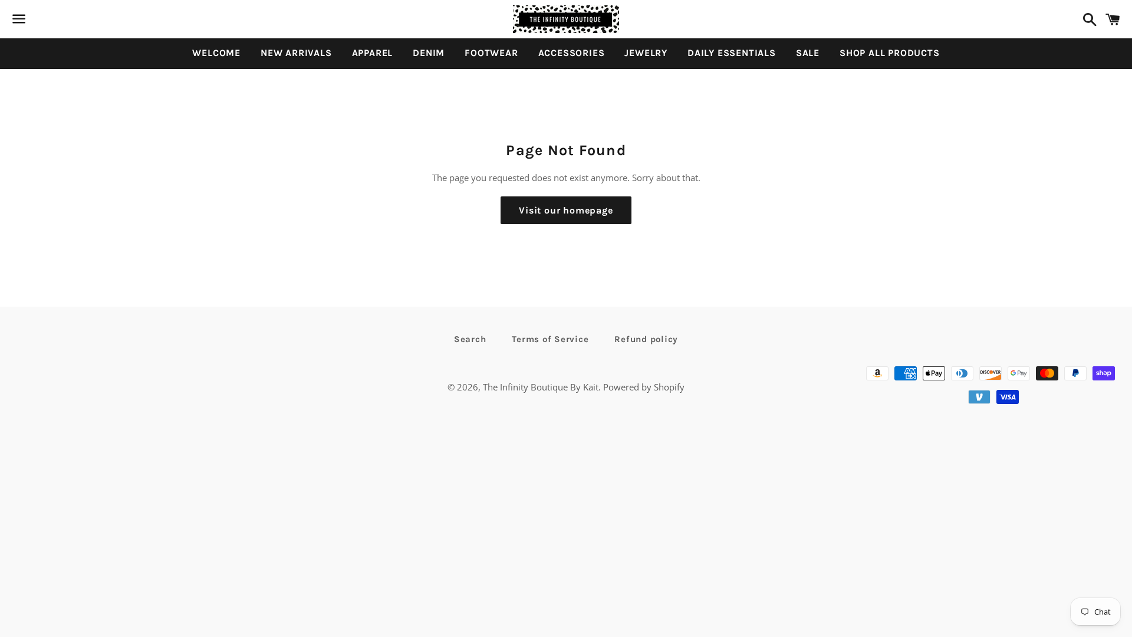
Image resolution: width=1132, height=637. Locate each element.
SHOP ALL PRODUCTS (890, 52)
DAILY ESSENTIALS (731, 52)
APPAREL (372, 52)
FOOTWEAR (491, 52)
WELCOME (216, 52)
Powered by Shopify (644, 387)
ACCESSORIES (571, 52)
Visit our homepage (566, 210)
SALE (808, 52)
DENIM (429, 52)
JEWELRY (645, 52)
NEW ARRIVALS (296, 52)
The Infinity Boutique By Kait (540, 387)
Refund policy (646, 339)
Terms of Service (550, 339)
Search (470, 339)
